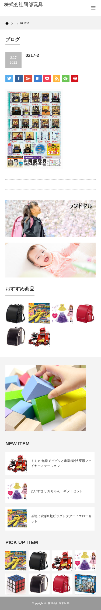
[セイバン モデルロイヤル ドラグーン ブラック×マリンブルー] (16, 313)
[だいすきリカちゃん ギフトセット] (62, 313)
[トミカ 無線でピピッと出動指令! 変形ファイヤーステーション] (39, 336)
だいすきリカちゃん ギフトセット (57, 491)
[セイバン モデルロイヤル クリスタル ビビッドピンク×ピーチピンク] (85, 313)
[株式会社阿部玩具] (24, 5)
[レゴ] (85, 584)
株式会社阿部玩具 (58, 603)
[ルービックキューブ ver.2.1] (15, 584)
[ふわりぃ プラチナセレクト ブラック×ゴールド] (16, 336)
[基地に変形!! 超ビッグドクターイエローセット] (39, 313)
